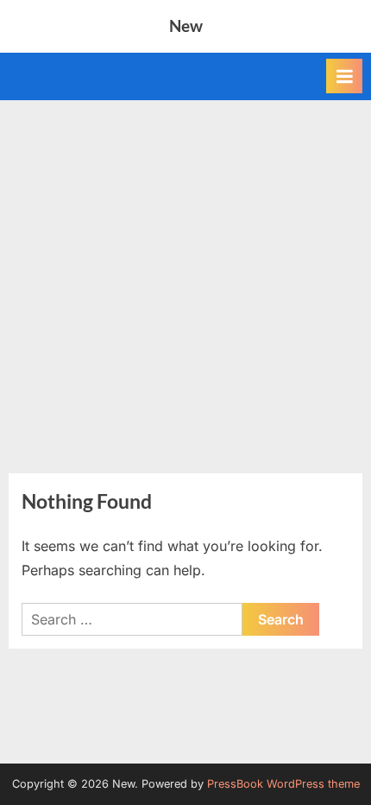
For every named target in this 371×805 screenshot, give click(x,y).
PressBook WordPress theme (283, 783)
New (186, 25)
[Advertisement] (185, 276)
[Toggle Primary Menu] (344, 76)
